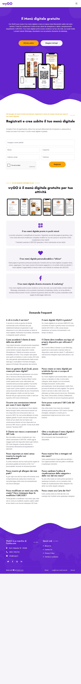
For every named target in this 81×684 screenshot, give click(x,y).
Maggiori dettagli (51, 43)
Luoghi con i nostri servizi (59, 570)
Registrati (57, 164)
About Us (48, 546)
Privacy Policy (49, 553)
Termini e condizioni (51, 557)
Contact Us (48, 549)
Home (46, 570)
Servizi (73, 570)
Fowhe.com (19, 570)
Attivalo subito (28, 43)
